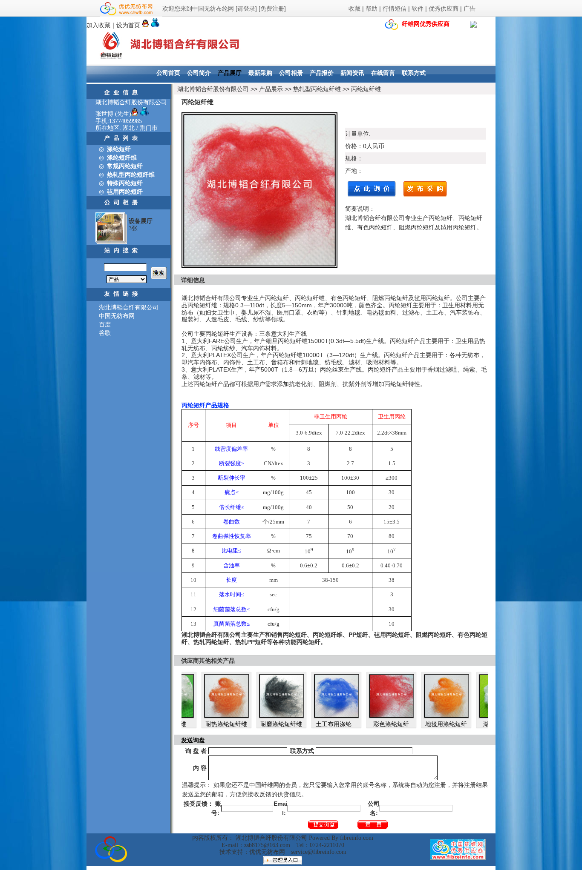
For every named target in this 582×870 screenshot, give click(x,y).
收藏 (354, 8)
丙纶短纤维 (366, 89)
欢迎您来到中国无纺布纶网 (198, 8)
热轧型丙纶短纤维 (317, 89)
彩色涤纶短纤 (372, 724)
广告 (469, 8)
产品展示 (271, 89)
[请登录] (246, 8)
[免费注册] (272, 8)
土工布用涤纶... (317, 724)
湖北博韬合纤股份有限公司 (213, 89)
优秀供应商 (443, 8)
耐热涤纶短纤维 (207, 724)
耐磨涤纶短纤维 (262, 724)
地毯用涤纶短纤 (427, 724)
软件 (418, 8)
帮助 (371, 8)
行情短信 (394, 8)
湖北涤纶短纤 (482, 724)
